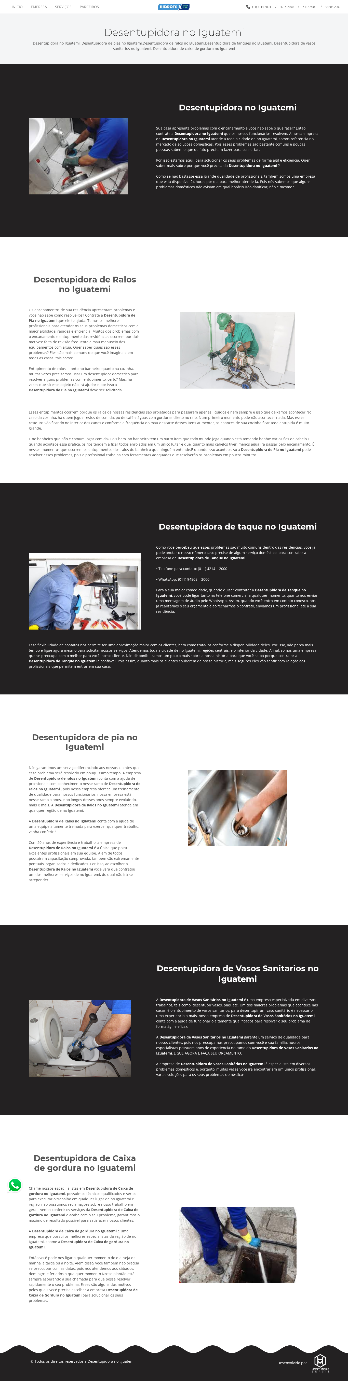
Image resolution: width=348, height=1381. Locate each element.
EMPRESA (39, 6)
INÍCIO (17, 6)
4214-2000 (286, 7)
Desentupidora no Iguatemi (111, 1361)
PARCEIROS (89, 6)
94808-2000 (333, 7)
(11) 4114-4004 (261, 7)
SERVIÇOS (63, 6)
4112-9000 (309, 7)
